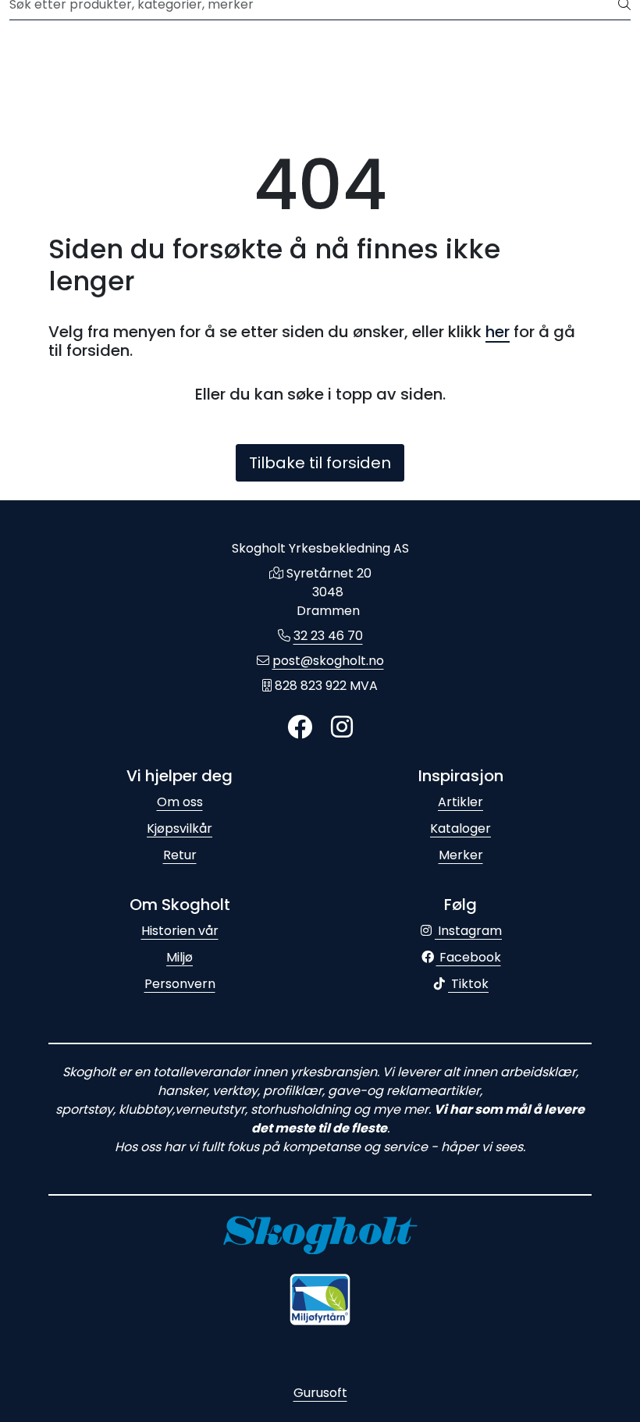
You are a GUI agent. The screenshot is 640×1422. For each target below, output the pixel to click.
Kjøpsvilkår (179, 828)
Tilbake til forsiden (320, 463)
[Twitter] (299, 727)
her (497, 332)
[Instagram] (342, 727)
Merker (461, 855)
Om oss (180, 802)
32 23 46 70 (328, 636)
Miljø (179, 957)
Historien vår (180, 931)
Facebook (468, 957)
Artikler (460, 802)
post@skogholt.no (328, 661)
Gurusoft (320, 1393)
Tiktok (468, 984)
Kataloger (460, 828)
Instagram (468, 931)
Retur (180, 855)
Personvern (179, 984)
